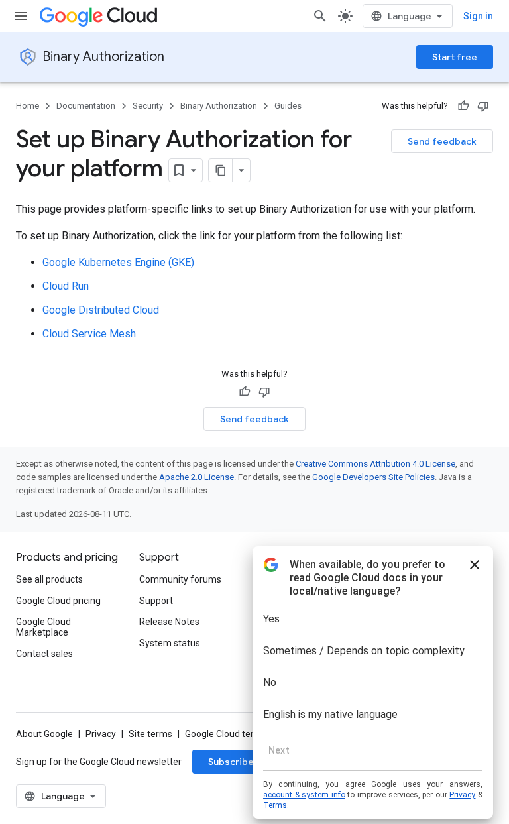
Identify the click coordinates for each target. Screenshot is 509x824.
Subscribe (231, 762)
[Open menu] (21, 16)
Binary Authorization (103, 56)
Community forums (180, 579)
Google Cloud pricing (58, 600)
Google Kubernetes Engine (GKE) (118, 262)
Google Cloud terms (226, 734)
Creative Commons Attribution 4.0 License (375, 464)
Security (148, 106)
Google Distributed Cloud (100, 310)
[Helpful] (463, 106)
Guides (288, 106)
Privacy (100, 734)
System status (169, 643)
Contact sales (44, 653)
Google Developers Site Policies (373, 477)
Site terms (150, 734)
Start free (454, 57)
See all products (49, 579)
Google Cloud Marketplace (43, 627)
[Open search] (320, 16)
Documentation (85, 106)
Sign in (478, 16)
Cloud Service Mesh (89, 333)
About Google (44, 734)
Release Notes (169, 622)
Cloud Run (65, 286)
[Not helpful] (483, 106)
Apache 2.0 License (196, 477)
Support (156, 600)
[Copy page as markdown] (221, 170)
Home (27, 106)
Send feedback (442, 141)
